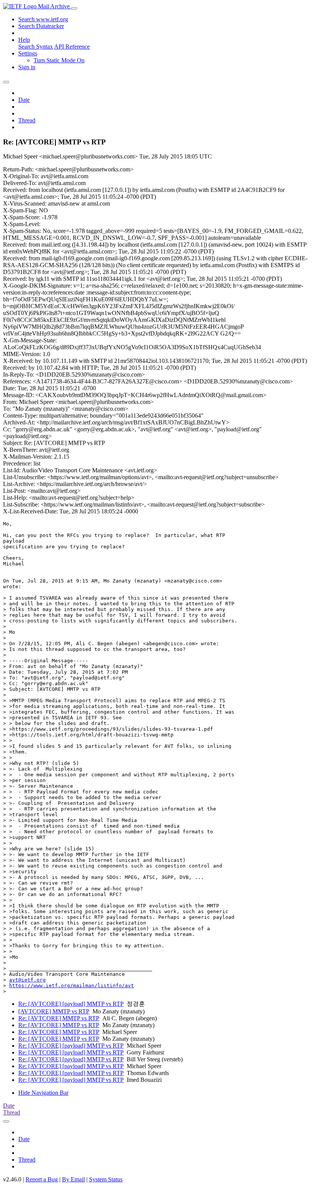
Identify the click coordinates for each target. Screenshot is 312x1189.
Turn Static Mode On (58, 60)
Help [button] (24, 39)
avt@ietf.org (27, 980)
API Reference (72, 46)
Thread (26, 120)
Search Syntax (35, 46)
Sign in (26, 67)
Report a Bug (41, 1179)
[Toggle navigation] (74, 8)
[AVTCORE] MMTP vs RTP (53, 1011)
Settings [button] (27, 53)
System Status (106, 1179)
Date (24, 100)
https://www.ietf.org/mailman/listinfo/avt (71, 985)
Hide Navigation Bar (43, 1092)
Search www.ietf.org (43, 19)
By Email (73, 1179)
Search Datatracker (41, 26)
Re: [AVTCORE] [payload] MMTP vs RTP (71, 1004)
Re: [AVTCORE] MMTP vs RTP (58, 1018)
